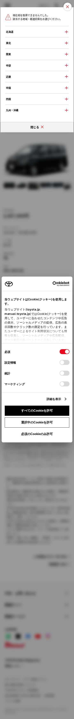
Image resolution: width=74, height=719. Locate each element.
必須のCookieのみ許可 (37, 434)
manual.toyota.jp (17, 313)
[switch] (64, 362)
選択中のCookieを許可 (37, 422)
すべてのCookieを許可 (37, 410)
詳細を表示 (54, 399)
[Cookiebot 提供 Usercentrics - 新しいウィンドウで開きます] (51, 283)
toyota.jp (33, 309)
